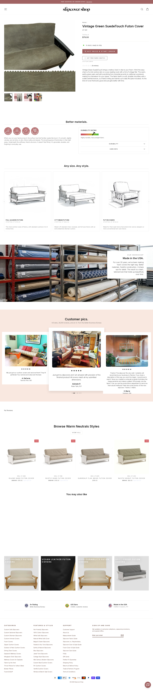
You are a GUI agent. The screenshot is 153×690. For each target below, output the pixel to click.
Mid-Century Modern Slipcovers (44, 659)
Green (90, 70)
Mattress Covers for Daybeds (13, 659)
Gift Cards (66, 656)
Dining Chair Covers (10, 650)
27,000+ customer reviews (79, 607)
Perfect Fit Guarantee (69, 659)
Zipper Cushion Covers (11, 644)
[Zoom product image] (39, 56)
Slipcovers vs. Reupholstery (72, 641)
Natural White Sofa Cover (41, 638)
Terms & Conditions (69, 672)
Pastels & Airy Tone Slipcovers (43, 644)
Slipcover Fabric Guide (70, 638)
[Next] (149, 201)
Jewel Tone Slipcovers (41, 653)
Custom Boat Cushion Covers (43, 662)
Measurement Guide (69, 635)
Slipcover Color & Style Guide (72, 644)
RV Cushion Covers (40, 666)
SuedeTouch (97, 70)
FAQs (64, 653)
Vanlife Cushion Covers (41, 669)
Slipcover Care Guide (69, 650)
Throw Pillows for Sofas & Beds (14, 666)
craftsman (132, 74)
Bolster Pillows (8, 669)
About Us (66, 632)
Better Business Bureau (37, 607)
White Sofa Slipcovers (40, 635)
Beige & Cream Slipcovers (42, 641)
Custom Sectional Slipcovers (13, 632)
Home (84, 22)
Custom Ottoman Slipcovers (13, 635)
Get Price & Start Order (101, 51)
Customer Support (69, 629)
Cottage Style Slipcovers (41, 656)
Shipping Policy (68, 662)
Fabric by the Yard (10, 662)
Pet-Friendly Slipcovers (41, 629)
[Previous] (4, 201)
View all (76, 432)
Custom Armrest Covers (11, 638)
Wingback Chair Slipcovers (12, 656)
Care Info (114, 149)
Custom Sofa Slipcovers (11, 629)
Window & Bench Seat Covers (43, 672)
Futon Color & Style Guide (71, 647)
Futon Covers (8, 641)
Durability (113, 144)
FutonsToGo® (8, 672)
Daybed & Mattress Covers (12, 653)
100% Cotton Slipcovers (41, 632)
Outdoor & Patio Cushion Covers (14, 647)
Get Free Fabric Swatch (96, 58)
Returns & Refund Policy (70, 666)
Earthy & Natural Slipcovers (42, 647)
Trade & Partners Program (71, 669)
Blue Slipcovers (38, 650)
